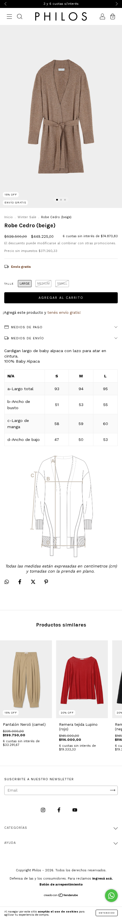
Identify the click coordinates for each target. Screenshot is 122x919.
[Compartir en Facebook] (20, 582)
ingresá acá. (102, 878)
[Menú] (9, 17)
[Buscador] (19, 17)
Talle (9, 283)
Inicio (8, 217)
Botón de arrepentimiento (61, 884)
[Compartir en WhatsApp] (6, 581)
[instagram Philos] (43, 810)
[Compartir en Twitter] (34, 582)
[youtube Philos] (75, 810)
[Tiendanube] (61, 896)
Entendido (107, 913)
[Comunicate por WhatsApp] (111, 895)
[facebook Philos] (59, 810)
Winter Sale (27, 217)
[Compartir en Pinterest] (46, 582)
